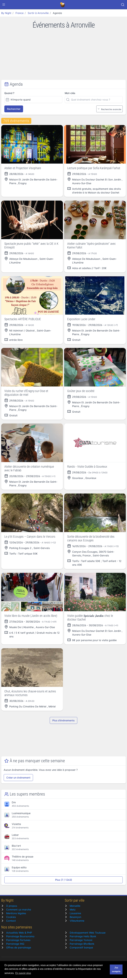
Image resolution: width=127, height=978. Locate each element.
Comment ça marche (18, 909)
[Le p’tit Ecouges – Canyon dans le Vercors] (32, 512)
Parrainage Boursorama (20, 936)
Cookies (11, 917)
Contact (11, 920)
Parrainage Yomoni (81, 940)
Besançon (75, 917)
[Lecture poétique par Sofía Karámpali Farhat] (95, 144)
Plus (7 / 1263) (63, 879)
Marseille (75, 905)
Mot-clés (70, 93)
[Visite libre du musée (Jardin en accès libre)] (32, 592)
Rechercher (13, 108)
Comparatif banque (81, 947)
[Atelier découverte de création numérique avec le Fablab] (32, 442)
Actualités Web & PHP (19, 932)
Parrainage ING (15, 943)
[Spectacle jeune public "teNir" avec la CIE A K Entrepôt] (32, 220)
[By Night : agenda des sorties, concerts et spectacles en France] (63, 5)
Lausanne (75, 913)
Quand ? (9, 93)
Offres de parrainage (18, 947)
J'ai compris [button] (116, 969)
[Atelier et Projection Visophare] (32, 144)
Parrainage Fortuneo (18, 940)
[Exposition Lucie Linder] (95, 295)
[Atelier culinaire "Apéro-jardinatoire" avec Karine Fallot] (95, 220)
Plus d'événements (63, 720)
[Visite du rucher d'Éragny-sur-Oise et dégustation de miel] (32, 367)
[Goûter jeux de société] (95, 367)
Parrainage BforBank (82, 943)
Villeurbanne (77, 920)
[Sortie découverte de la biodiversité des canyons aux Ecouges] (95, 512)
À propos (11, 905)
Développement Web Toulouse (87, 932)
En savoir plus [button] (23, 973)
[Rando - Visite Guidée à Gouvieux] (95, 442)
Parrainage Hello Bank (83, 936)
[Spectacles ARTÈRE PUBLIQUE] (32, 295)
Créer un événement (18, 777)
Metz (73, 909)
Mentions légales (16, 913)
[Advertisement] (63, 56)
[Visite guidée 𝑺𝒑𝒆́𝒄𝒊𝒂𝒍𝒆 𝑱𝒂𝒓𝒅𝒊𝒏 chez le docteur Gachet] (95, 592)
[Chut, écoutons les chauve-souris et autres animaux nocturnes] (32, 667)
